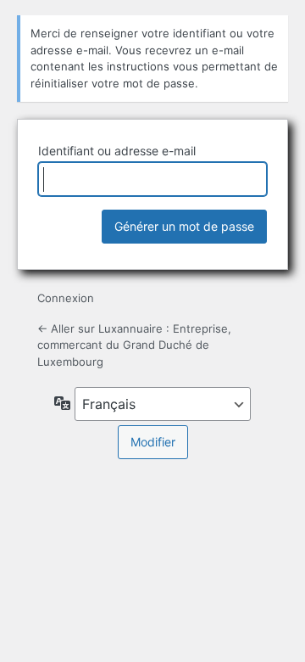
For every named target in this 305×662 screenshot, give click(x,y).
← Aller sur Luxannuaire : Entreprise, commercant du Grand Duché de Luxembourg (134, 345)
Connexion (65, 298)
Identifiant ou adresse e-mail (117, 150)
